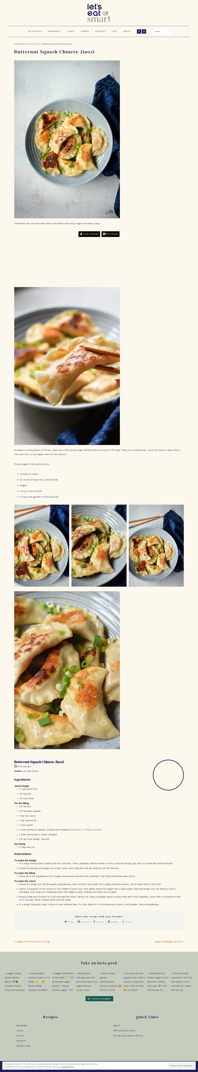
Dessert (21, 1040)
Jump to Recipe (91, 234)
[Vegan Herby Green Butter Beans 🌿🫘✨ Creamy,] (16, 982)
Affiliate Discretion (124, 1030)
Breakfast (22, 1025)
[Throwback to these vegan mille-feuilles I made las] (158, 982)
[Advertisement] (99, 262)
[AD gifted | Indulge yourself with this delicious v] (87, 982)
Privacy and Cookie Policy (128, 1035)
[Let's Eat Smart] (99, 22)
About (116, 1025)
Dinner (20, 1035)
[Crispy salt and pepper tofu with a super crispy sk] (135, 982)
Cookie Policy (68, 1067)
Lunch (20, 1030)
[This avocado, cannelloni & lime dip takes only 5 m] (182, 982)
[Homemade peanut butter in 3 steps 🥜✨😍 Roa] (39, 982)
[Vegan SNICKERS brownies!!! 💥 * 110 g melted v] (63, 982)
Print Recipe (111, 234)
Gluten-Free (23, 1045)
